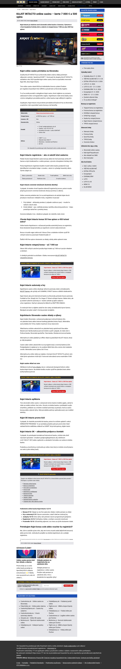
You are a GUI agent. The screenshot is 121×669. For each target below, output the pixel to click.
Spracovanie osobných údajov (72, 663)
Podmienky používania (53, 663)
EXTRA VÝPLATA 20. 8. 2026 (93, 81)
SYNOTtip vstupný (90, 116)
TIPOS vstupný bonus (91, 123)
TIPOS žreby (88, 139)
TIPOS (90, 6)
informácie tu (51, 648)
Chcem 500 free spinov (58, 277)
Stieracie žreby (89, 131)
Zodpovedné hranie (73, 658)
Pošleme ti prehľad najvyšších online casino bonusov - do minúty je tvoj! (28, 586)
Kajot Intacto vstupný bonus (93, 121)
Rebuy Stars (61, 6)
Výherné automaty (28, 495)
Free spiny (66, 2)
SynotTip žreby (89, 137)
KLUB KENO (88, 187)
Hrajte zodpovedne (47, 539)
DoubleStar (71, 6)
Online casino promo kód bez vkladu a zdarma (25, 561)
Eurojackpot (88, 174)
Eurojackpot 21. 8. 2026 (91, 92)
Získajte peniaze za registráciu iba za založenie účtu (44, 562)
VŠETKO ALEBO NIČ (90, 168)
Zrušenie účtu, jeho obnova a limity (33, 501)
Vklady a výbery (27, 497)
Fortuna (28, 6)
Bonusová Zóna (27, 493)
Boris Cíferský (33, 20)
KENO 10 (87, 184)
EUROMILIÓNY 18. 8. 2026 (92, 89)
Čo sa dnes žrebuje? (90, 100)
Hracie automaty (77, 2)
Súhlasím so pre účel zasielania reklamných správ (38, 589)
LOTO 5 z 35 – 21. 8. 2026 (92, 87)
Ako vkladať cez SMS (91, 155)
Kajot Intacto (82, 6)
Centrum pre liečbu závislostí (90, 658)
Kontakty (25, 663)
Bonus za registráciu (29, 485)
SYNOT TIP (36, 6)
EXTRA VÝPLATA (89, 171)
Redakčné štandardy (37, 663)
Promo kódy (56, 2)
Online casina (33, 2)
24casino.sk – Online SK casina (31, 618)
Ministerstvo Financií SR (35, 658)
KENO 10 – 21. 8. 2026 (91, 94)
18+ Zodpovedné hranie (92, 663)
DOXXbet (44, 6)
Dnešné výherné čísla (91, 97)
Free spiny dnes (89, 68)
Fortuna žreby (88, 134)
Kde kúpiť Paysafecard (91, 153)
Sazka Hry (52, 6)
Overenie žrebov (89, 142)
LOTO (85, 179)
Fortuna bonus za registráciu (93, 110)
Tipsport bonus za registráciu (93, 108)
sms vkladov (37, 367)
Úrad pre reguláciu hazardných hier (55, 658)
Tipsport (20, 6)
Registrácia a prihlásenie (30, 491)
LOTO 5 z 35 (88, 182)
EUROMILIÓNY (88, 176)
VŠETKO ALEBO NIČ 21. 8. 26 (93, 79)
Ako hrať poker (88, 158)
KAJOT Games (25, 291)
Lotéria (87, 2)
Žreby (95, 2)
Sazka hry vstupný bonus (92, 118)
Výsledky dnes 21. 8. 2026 (92, 76)
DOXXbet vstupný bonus (92, 113)
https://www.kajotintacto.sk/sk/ (45, 113)
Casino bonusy (44, 2)
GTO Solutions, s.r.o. (23, 665)
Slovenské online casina (91, 150)
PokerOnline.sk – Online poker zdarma (33, 606)
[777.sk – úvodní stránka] (20, 2)
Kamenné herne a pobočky (30, 499)
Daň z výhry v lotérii (90, 166)
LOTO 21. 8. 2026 (89, 84)
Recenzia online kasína (29, 483)
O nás (101, 2)
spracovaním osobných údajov (33, 589)
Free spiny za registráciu (30, 487)
